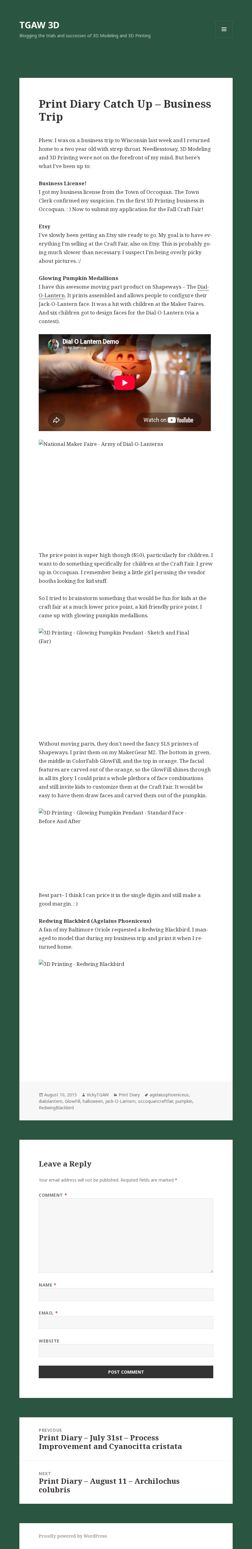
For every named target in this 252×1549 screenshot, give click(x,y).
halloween (93, 1101)
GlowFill (72, 1101)
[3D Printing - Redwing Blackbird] (126, 1011)
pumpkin (183, 1101)
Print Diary (129, 1095)
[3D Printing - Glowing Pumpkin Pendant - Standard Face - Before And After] (126, 845)
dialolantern (50, 1101)
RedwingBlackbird (56, 1108)
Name (47, 1285)
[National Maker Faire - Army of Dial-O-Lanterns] (126, 491)
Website (49, 1341)
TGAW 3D (39, 25)
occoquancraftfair (155, 1101)
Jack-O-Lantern (120, 1101)
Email (48, 1313)
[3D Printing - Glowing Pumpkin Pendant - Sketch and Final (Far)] (126, 679)
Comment (53, 1195)
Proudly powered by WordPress (73, 1536)
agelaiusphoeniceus (169, 1095)
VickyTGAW (98, 1095)
